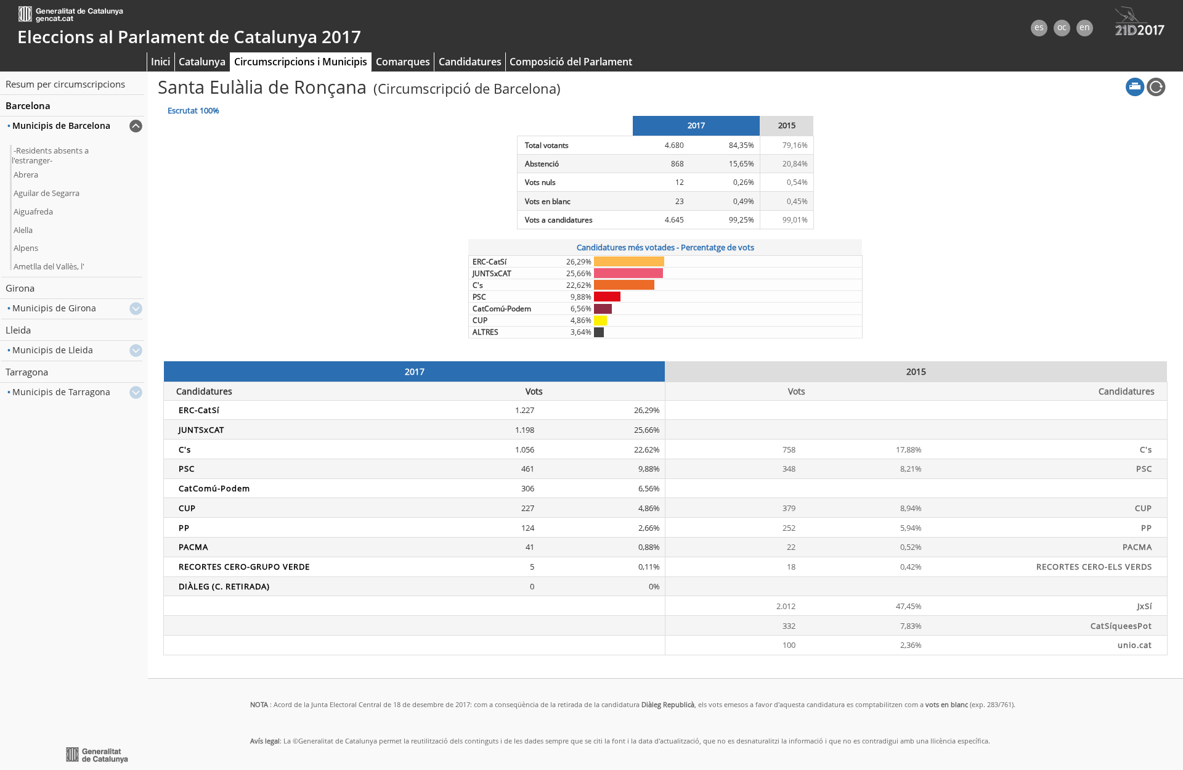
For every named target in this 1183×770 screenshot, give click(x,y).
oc (1062, 27)
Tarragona (27, 372)
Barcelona (28, 105)
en (1084, 27)
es (1039, 27)
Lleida (18, 330)
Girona (20, 288)
